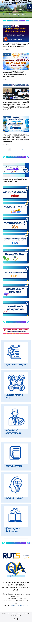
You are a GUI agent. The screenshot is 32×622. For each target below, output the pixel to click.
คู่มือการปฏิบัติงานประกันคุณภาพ (13, 530)
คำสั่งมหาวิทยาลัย (14, 466)
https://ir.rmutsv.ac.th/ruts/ (19, 605)
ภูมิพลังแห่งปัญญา (14, 498)
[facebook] (14, 619)
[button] (29, 6)
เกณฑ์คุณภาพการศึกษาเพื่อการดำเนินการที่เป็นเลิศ (15, 180)
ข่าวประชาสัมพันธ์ (5, 26)
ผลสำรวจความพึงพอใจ (14, 396)
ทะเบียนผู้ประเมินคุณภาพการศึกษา (13, 432)
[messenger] (17, 619)
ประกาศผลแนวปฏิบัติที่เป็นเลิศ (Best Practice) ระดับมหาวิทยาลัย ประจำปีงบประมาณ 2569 (13, 74)
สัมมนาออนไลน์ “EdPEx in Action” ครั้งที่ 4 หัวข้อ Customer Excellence (15, 45)
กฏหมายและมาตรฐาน (16, 364)
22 (19, 150)
